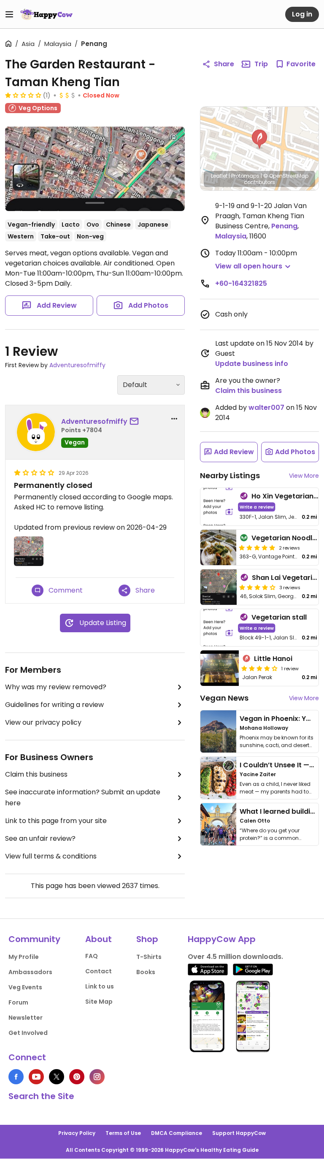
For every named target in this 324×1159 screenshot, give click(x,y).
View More (304, 475)
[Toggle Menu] (9, 14)
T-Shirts (149, 957)
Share (224, 64)
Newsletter (25, 1017)
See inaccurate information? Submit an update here (82, 797)
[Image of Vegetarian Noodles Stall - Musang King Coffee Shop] (218, 547)
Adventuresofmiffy (77, 365)
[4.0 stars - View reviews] (257, 587)
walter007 (266, 407)
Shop (147, 939)
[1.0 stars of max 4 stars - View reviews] (23, 95)
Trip (261, 64)
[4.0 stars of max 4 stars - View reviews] (259, 668)
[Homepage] (46, 14)
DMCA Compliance (176, 1133)
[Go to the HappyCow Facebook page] (16, 1076)
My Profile (23, 957)
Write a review (257, 507)
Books (145, 972)
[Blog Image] (218, 731)
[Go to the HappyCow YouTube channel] (36, 1076)
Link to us (99, 986)
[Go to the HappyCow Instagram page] (97, 1076)
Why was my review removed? (55, 687)
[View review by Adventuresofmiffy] (36, 432)
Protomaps (245, 175)
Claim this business (36, 774)
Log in (302, 14)
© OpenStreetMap (285, 175)
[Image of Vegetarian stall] (218, 628)
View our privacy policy (43, 722)
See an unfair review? (40, 838)
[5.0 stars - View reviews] (257, 547)
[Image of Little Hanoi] (219, 668)
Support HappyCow (239, 1133)
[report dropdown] (174, 419)
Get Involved (28, 1033)
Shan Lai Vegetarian (286, 577)
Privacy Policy (76, 1133)
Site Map (99, 1001)
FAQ (91, 956)
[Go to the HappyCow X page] (56, 1076)
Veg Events (25, 987)
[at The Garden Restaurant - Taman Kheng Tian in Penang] (95, 169)
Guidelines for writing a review (54, 704)
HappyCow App (222, 939)
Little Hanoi (273, 658)
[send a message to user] (136, 422)
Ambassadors (30, 972)
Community (34, 939)
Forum (18, 1002)
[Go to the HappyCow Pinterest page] (76, 1076)
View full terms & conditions (51, 856)
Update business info (251, 363)
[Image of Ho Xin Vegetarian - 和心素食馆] (218, 506)
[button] (259, 139)
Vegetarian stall (279, 617)
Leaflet (219, 175)
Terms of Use (123, 1133)
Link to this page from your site (56, 821)
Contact (98, 971)
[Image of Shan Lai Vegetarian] (218, 587)
